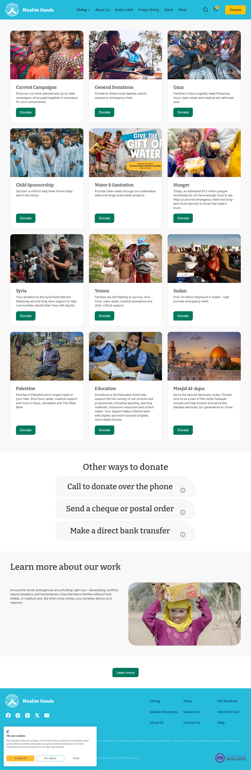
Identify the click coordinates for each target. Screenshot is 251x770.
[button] (83, 9)
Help (221, 723)
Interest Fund (228, 712)
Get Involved (227, 701)
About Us (156, 723)
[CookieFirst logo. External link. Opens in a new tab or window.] (8, 731)
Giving (154, 701)
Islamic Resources (163, 712)
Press (187, 701)
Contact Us (191, 723)
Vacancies (191, 712)
